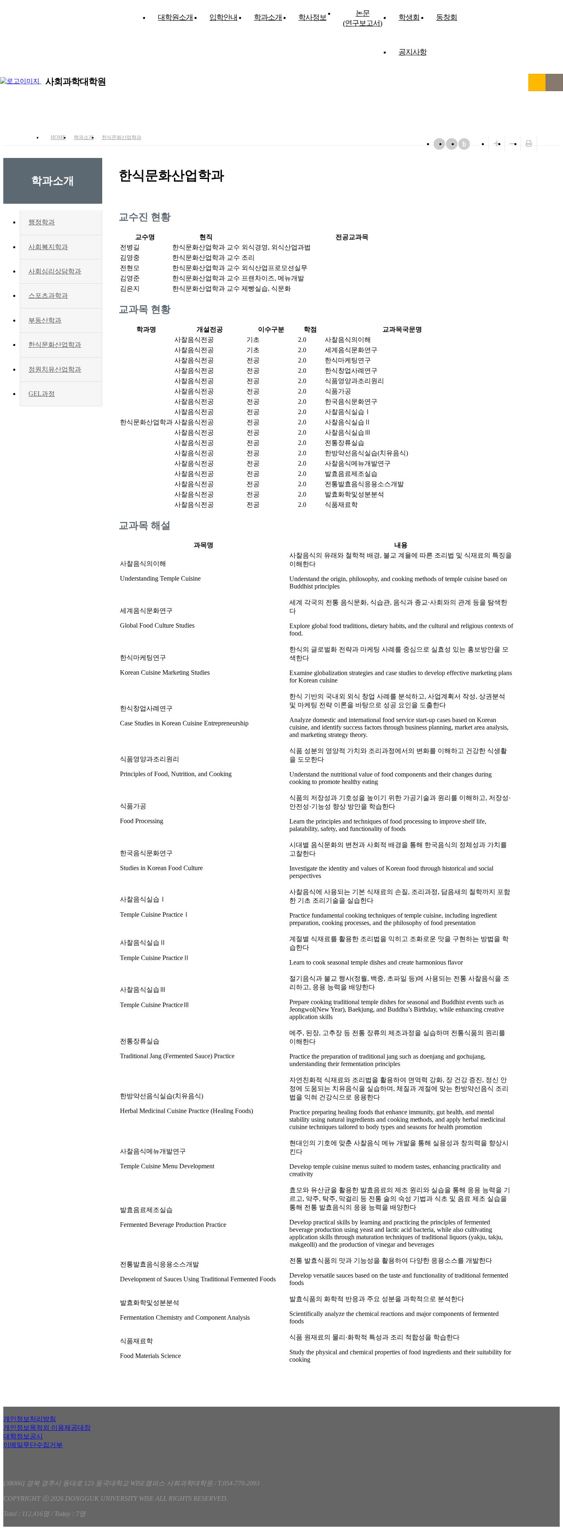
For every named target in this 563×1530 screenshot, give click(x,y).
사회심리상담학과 (54, 271)
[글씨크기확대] (497, 143)
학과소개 (268, 17)
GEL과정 (41, 393)
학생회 (409, 17)
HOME (58, 137)
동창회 (446, 17)
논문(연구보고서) (362, 18)
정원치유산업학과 (54, 369)
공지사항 (413, 52)
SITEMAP (554, 82)
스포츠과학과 (48, 295)
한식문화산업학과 (121, 137)
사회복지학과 (48, 246)
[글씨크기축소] (513, 143)
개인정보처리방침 (29, 1418)
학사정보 (312, 17)
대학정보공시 (23, 1436)
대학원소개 (175, 17)
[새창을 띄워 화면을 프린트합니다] (528, 143)
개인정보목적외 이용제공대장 (47, 1427)
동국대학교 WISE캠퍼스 (537, 82)
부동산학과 (44, 320)
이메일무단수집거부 (33, 1444)
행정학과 (41, 222)
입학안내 (223, 17)
